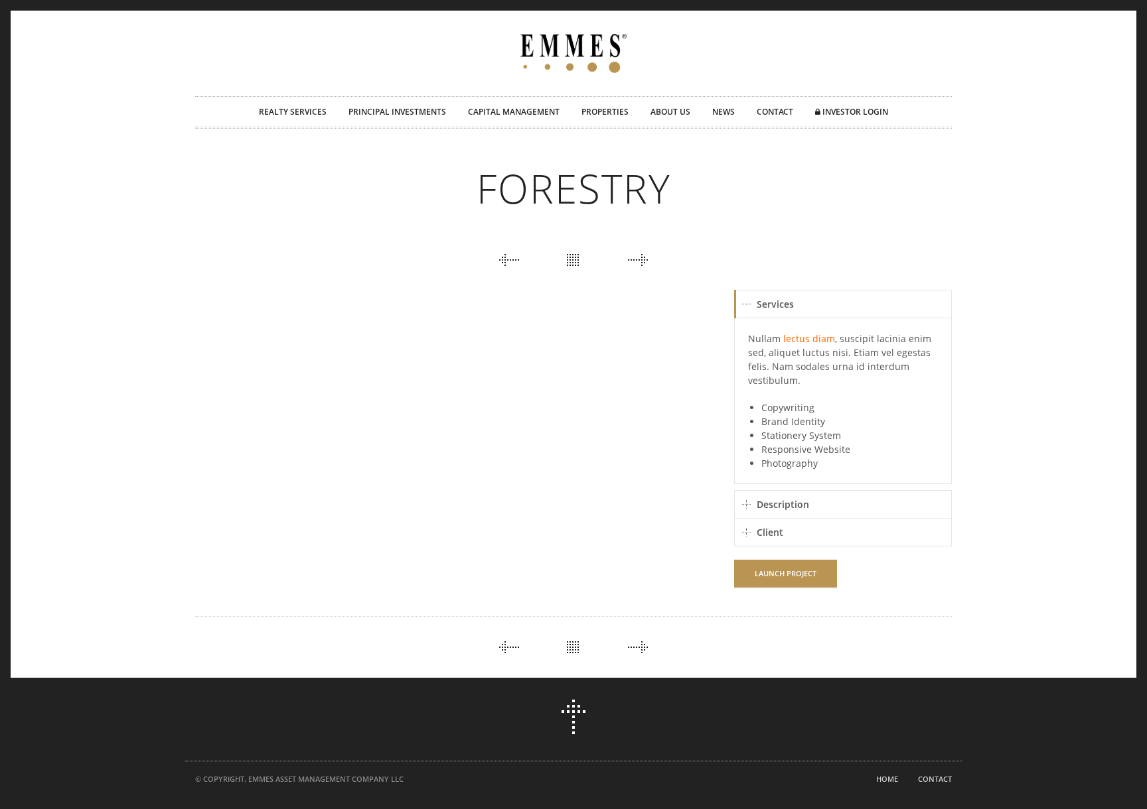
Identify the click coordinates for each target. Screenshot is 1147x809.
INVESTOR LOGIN (854, 111)
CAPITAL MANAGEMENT (514, 111)
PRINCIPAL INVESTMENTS (397, 111)
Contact (935, 779)
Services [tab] (775, 304)
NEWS (723, 111)
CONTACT (775, 111)
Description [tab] (783, 504)
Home (887, 779)
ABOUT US (670, 111)
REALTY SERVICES (293, 111)
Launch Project (785, 573)
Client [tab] (770, 532)
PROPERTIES (605, 111)
